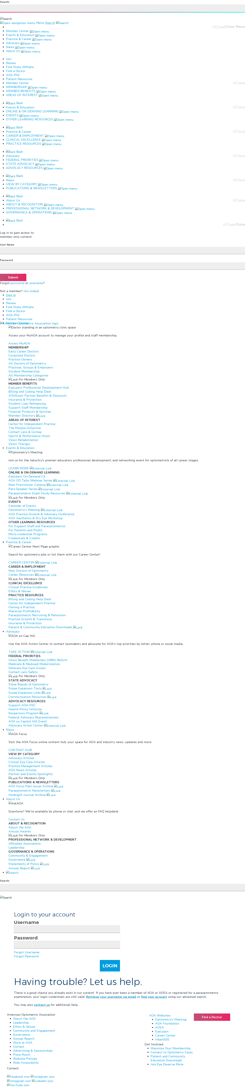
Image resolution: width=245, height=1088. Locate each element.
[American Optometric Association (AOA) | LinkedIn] (42, 1081)
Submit (13, 277)
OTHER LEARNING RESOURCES (29, 119)
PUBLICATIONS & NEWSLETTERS (31, 188)
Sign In (50, 23)
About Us (13, 51)
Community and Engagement (34, 1031)
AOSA (159, 1027)
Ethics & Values (24, 1027)
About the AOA (24, 1019)
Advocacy (13, 43)
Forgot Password (26, 956)
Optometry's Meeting (171, 1019)
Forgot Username (27, 952)
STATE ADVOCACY (20, 164)
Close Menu (235, 27)
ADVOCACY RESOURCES (24, 168)
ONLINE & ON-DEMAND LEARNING (32, 111)
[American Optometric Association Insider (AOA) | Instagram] (19, 1081)
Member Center (17, 31)
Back (19, 103)
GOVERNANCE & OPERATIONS (29, 212)
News (10, 47)
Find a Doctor (16, 71)
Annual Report (23, 1039)
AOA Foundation (167, 1023)
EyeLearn (161, 1031)
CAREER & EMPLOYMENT (25, 136)
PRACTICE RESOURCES (23, 144)
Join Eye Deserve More (167, 1064)
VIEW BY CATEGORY (21, 184)
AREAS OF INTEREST (22, 95)
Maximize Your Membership (170, 1048)
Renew (11, 63)
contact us (42, 1005)
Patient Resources (19, 79)
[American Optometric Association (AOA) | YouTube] (18, 1085)
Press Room (21, 1055)
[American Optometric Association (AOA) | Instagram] (42, 1076)
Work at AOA (22, 1043)
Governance (21, 1035)
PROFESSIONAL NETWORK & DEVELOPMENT (40, 208)
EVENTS (12, 115)
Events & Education (20, 35)
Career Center (165, 1035)
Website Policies (25, 1059)
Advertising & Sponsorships (33, 1051)
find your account (154, 997)
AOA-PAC (13, 75)
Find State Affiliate (20, 67)
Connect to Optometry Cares (172, 1052)
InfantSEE (162, 1039)
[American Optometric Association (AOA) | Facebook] (19, 1076)
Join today (31, 291)
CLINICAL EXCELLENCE (23, 140)
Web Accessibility (26, 1063)
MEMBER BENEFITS (21, 91)
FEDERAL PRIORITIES (22, 160)
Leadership (21, 1023)
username (36, 283)
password (17, 283)
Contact (18, 1047)
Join (8, 59)
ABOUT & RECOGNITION (24, 204)
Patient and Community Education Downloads (168, 1058)
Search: (5, 2)
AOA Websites (159, 1015)
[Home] (29, 323)
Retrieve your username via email (111, 997)
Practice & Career (19, 39)
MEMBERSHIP (16, 87)
